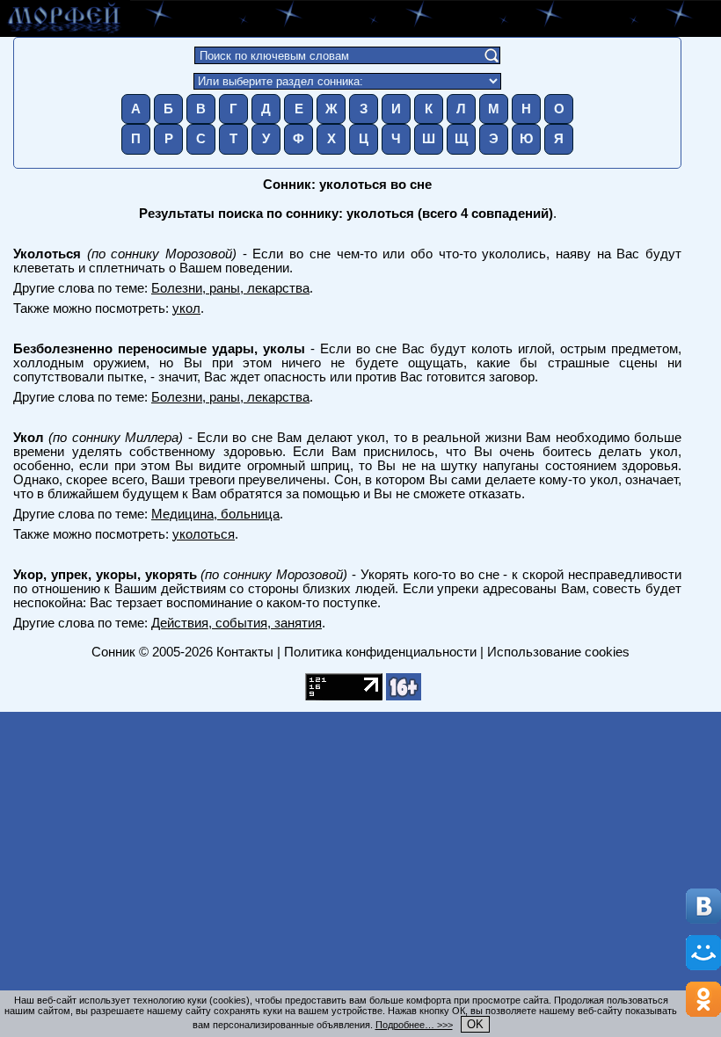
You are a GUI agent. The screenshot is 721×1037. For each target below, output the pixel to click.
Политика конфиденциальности (380, 652)
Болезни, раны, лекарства (230, 288)
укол (186, 308)
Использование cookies (558, 652)
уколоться (203, 534)
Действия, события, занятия (236, 623)
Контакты (244, 652)
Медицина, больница (215, 514)
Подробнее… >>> (414, 1024)
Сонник (113, 652)
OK (475, 1024)
